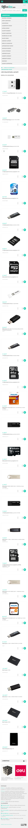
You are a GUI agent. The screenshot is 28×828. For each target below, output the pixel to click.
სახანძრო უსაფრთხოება (7, 63)
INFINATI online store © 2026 (6, 824)
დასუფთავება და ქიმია (7, 35)
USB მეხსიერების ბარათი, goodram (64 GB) (11, 434)
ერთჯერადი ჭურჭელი (6, 48)
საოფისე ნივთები (5, 28)
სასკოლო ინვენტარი (6, 30)
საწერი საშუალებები (6, 20)
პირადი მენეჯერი (5, 818)
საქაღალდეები (5, 23)
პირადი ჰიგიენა (5, 38)
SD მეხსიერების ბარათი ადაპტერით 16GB (10, 171)
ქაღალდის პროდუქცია (6, 18)
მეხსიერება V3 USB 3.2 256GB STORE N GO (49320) (12, 696)
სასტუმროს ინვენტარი (6, 55)
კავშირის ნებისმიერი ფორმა (7, 815)
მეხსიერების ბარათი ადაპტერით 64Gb (10, 460)
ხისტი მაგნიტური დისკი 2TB (8, 748)
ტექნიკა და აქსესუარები (7, 43)
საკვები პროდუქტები (6, 50)
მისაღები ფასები (5, 807)
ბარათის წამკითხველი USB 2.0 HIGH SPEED (11, 119)
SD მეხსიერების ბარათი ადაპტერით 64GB (10, 382)
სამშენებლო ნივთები (6, 58)
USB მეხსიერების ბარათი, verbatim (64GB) (10, 355)
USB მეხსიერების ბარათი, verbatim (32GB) (10, 224)
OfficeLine (3, 801)
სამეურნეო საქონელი (6, 40)
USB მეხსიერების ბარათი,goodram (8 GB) (10, 146)
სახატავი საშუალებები (6, 33)
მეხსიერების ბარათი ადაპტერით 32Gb (10, 276)
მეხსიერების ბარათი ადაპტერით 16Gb (10, 198)
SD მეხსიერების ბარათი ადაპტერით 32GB (10, 250)
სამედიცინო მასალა (6, 53)
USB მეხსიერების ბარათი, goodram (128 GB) (11, 512)
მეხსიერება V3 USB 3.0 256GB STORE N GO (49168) (12, 643)
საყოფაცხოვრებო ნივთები (7, 45)
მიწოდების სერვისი (5, 805)
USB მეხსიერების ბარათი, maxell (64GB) (10, 303)
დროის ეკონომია (5, 810)
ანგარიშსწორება (5, 813)
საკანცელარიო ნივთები (7, 25)
